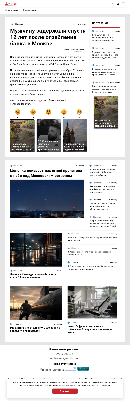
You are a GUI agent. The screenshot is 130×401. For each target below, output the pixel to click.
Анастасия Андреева (75, 49)
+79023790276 (63, 353)
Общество (19, 24)
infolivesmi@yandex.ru (64, 358)
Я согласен (65, 391)
